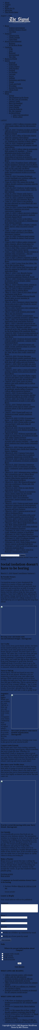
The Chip (12, 57)
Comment (4, 903)
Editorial (8, 92)
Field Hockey (14, 68)
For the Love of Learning (18, 99)
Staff (6, 6)
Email (3, 921)
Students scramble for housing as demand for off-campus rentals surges (21, 991)
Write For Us (9, 8)
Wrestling (12, 86)
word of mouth (9, 960)
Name (3, 915)
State (11, 51)
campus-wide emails (11, 954)
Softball (12, 78)
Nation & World (11, 59)
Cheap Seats (13, 90)
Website (4, 927)
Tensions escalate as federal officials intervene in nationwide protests (18, 980)
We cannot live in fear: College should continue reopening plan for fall (20, 1011)
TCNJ (11, 49)
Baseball (12, 63)
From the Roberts (15, 109)
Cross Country (14, 67)
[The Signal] (19, 20)
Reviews (12, 43)
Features (8, 34)
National (12, 53)
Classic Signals (14, 38)
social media (8, 956)
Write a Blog (17, 117)
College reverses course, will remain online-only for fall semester (19, 976)
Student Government (17, 28)
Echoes (11, 96)
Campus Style (14, 36)
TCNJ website (9, 958)
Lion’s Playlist (14, 107)
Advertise (8, 10)
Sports (7, 61)
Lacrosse (12, 74)
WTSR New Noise (15, 45)
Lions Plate (13, 39)
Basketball (13, 65)
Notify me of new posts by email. (15, 936)
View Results (19, 967)
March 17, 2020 (6, 573)
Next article (5, 876)
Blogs (7, 94)
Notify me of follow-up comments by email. (19, 933)
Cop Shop (12, 32)
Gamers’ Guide (14, 101)
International (14, 55)
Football (12, 70)
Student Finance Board (17, 30)
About (7, 3)
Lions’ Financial (15, 105)
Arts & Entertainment (13, 41)
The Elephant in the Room (18, 97)
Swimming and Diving (17, 80)
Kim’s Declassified (15, 103)
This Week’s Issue (11, 12)
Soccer (11, 76)
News (7, 26)
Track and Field (15, 84)
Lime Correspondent (21, 115)
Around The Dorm (16, 88)
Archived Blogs (14, 113)
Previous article (7, 874)
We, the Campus (15, 111)
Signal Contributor (20, 573)
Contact (8, 5)
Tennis (11, 82)
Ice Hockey (13, 72)
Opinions (8, 47)
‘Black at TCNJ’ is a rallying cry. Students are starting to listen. (20, 987)
